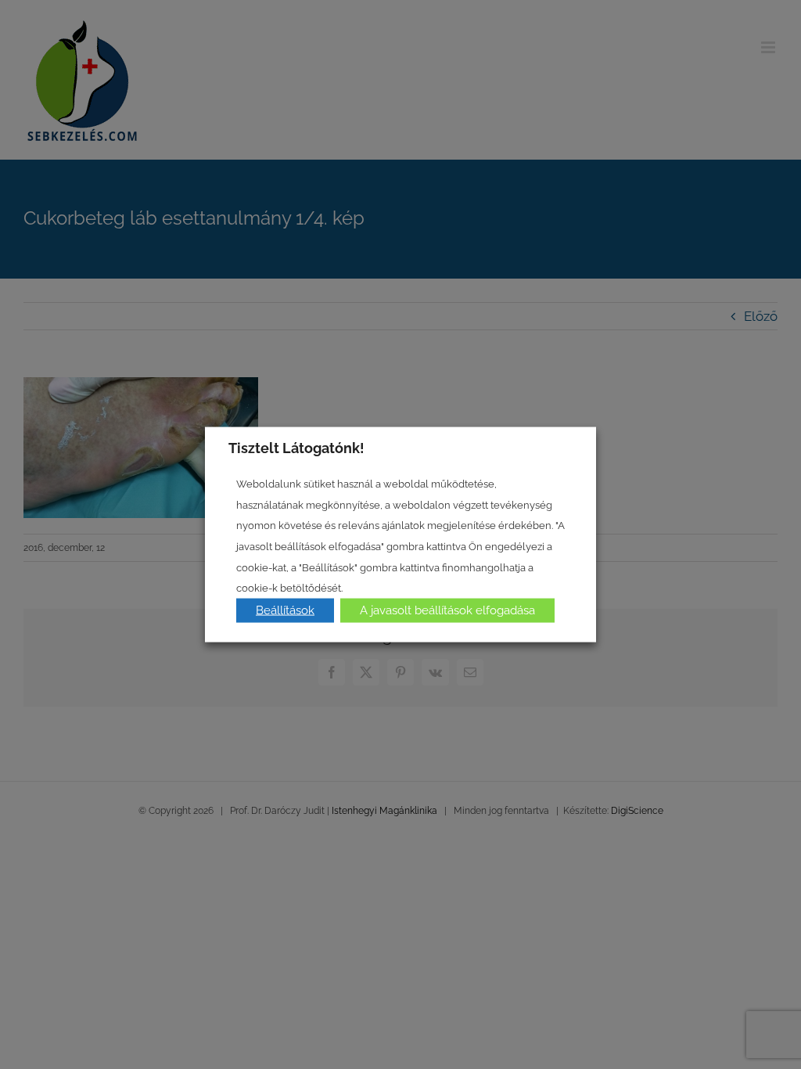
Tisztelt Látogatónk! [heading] (296, 448)
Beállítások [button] (285, 610)
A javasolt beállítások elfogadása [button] (447, 610)
